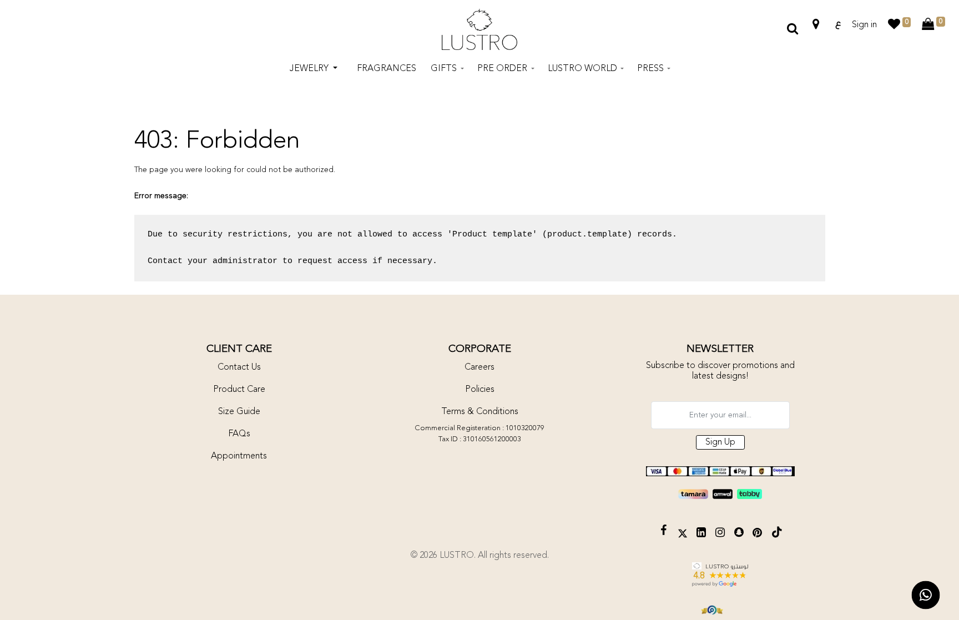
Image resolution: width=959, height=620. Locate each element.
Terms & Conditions (479, 411)
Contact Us (239, 367)
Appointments (239, 456)
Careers (479, 367)
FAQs (239, 434)
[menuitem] (386, 69)
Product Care (239, 389)
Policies (479, 389)
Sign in (864, 25)
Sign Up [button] (720, 442)
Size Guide (239, 411)
